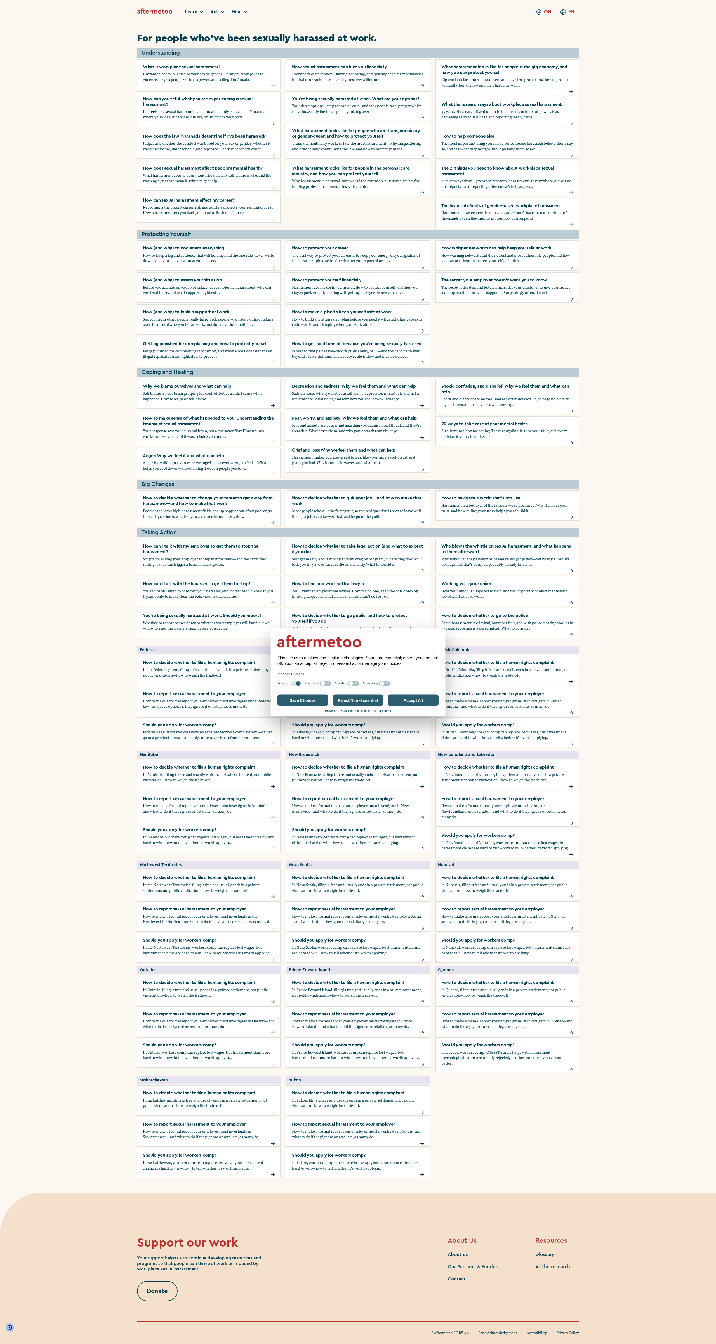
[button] (194, 12)
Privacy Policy (568, 1333)
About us (458, 1254)
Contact (457, 1279)
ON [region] (548, 11)
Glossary (544, 1254)
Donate (157, 1291)
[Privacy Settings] (11, 1327)
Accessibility (537, 1333)
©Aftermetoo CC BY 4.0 (450, 1333)
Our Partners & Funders (474, 1266)
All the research (552, 1266)
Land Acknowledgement (498, 1333)
